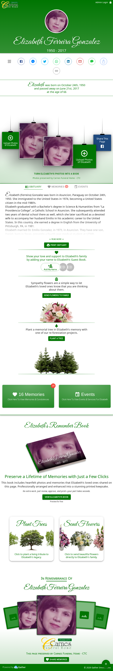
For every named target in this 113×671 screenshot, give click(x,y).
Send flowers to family (56, 295)
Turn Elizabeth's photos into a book (56, 174)
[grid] (56, 145)
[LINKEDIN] (68, 61)
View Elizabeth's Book (56, 497)
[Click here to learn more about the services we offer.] (56, 644)
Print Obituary (58, 245)
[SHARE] (103, 61)
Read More (56, 239)
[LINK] (56, 70)
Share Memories (58, 659)
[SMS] (91, 61)
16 (53, 385)
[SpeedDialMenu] (106, 664)
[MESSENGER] (32, 61)
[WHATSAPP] (56, 61)
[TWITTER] (44, 61)
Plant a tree (56, 338)
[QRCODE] (9, 61)
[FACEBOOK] (21, 61)
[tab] (33, 187)
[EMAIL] (80, 61)
